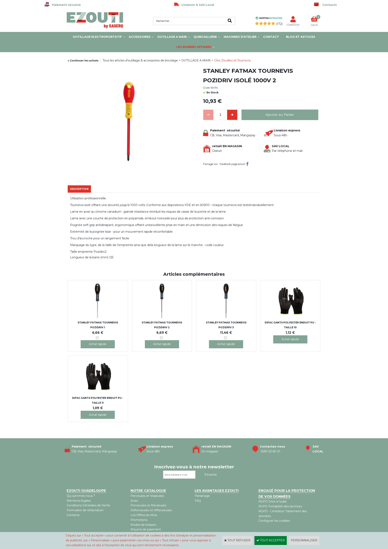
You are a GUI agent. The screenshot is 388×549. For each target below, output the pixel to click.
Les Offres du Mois (144, 515)
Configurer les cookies (274, 521)
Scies (134, 501)
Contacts (73, 515)
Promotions (139, 520)
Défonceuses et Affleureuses (151, 510)
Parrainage (202, 496)
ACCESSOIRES (140, 37)
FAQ (198, 501)
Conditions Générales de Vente (88, 505)
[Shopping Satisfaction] (269, 18)
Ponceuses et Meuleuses (148, 505)
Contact (271, 37)
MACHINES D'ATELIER (240, 37)
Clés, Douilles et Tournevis (232, 60)
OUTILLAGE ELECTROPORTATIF (97, 37)
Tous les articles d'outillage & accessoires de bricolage (140, 60)
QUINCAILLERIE (205, 37)
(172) (279, 24)
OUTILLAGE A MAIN (172, 37)
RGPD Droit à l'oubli (272, 501)
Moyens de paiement (146, 529)
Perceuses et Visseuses (147, 496)
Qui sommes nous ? (81, 496)
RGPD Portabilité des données (280, 506)
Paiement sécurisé (65, 5)
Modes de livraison (143, 525)
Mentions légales (79, 501)
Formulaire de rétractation (85, 510)
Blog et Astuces (300, 37)
